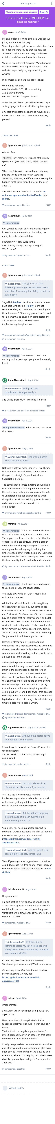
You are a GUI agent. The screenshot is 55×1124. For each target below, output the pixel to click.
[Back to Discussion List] (3, 3)
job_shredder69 (16, 942)
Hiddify (29, 305)
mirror (5, 198)
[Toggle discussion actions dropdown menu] (52, 3)
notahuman (14, 283)
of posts (26, 3)
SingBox (17, 302)
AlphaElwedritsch (15, 427)
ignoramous (12, 222)
